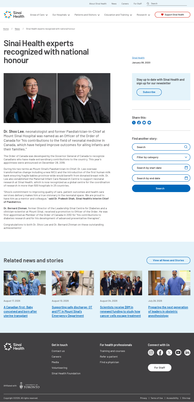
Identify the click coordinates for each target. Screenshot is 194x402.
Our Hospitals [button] (59, 14)
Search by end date (148, 178)
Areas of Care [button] (37, 14)
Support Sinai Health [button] (174, 14)
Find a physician (109, 362)
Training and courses (112, 351)
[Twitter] (134, 122)
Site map (186, 398)
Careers (125, 3)
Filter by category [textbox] (147, 157)
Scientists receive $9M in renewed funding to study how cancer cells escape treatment (120, 311)
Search (154, 3)
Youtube (178, 352)
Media (55, 362)
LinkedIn (187, 352)
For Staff (138, 3)
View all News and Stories (168, 260)
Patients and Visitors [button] (86, 14)
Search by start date (149, 167)
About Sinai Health (98, 3)
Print (149, 122)
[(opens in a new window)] (29, 385)
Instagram (151, 352)
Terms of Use (157, 398)
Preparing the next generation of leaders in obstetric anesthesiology (168, 311)
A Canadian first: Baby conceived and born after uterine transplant (20, 311)
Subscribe (149, 92)
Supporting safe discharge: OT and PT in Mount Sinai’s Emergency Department (72, 311)
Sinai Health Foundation (66, 373)
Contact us (58, 351)
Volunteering (59, 367)
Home (6, 28)
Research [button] (142, 14)
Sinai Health (138, 57)
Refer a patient (109, 356)
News (114, 3)
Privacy (143, 398)
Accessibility (172, 398)
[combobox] (161, 157)
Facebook (160, 352)
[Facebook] (139, 122)
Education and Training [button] (116, 14)
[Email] (144, 122)
